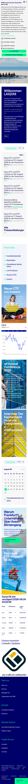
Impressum (5, 776)
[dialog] (14, 29)
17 (5, 486)
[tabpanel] (14, 194)
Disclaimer (14, 776)
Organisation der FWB (8, 696)
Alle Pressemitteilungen (14, 229)
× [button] (26, 1)
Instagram (5, 748)
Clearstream (5, 769)
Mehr (6, 136)
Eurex (18, 767)
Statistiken (11, 260)
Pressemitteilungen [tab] (11, 148)
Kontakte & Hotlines (8, 710)
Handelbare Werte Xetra (14, 265)
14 (17, 483)
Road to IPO (11, 275)
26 (11, 489)
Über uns (4, 685)
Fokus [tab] (20, 148)
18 (8, 486)
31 (5, 492)
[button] (14, 48)
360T (24, 767)
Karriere (4, 689)
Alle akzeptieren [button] (14, 51)
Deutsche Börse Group (8, 765)
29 (19, 489)
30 (22, 489)
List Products (12, 270)
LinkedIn (4, 744)
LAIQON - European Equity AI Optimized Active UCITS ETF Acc (13, 111)
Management (6, 693)
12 (11, 483)
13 (14, 483)
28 (17, 489)
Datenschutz (22, 776)
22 (19, 486)
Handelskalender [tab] (10, 461)
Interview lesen (9, 450)
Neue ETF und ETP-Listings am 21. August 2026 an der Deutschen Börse (13, 161)
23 (22, 486)
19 (11, 486)
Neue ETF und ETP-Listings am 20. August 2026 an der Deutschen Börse (13, 175)
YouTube (4, 752)
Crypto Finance (15, 769)
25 (8, 489)
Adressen (5, 713)
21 (17, 486)
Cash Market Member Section (11, 727)
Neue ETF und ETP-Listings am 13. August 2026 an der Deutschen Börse (13, 189)
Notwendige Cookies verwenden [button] (14, 54)
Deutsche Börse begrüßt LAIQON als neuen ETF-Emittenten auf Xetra (13, 203)
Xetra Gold (20, 765)
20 (14, 486)
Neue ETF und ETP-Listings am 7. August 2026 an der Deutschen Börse (13, 217)
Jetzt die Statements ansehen (10, 540)
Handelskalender (14, 256)
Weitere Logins (6, 731)
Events (9, 279)
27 (14, 489)
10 (5, 483)
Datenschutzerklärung (7, 35)
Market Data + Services (8, 767)
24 (6, 489)
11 (8, 483)
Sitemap (4, 777)
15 (19, 483)
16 (22, 483)
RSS (21, 155)
